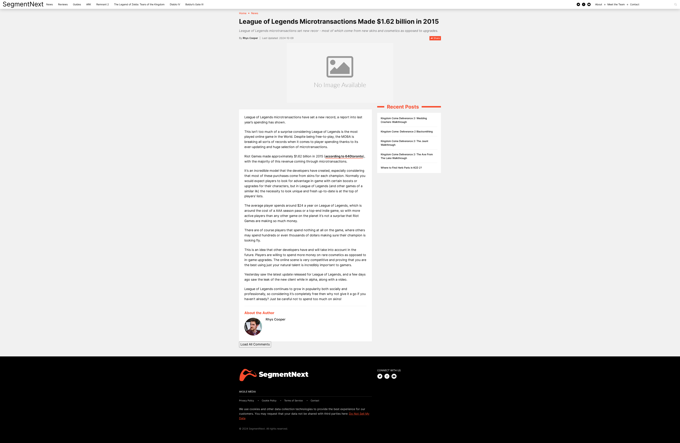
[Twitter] (578, 4)
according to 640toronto (344, 156)
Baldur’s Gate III (194, 4)
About (598, 4)
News (49, 4)
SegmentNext (23, 4)
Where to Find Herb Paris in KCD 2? (401, 167)
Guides (77, 4)
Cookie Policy (269, 400)
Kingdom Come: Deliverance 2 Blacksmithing (407, 131)
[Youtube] (589, 4)
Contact (634, 4)
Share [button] (436, 38)
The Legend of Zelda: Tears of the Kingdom (139, 4)
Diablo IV (175, 4)
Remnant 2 (102, 4)
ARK (88, 4)
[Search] (675, 4)
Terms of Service (293, 400)
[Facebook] (583, 4)
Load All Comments (255, 344)
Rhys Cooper (250, 37)
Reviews (63, 4)
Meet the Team (616, 4)
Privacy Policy (246, 400)
